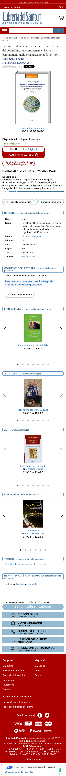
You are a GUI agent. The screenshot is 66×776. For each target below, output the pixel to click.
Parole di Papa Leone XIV (17, 696)
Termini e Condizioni (13, 670)
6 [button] (43, 364)
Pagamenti (8, 684)
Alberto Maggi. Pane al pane (33, 409)
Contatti (7, 689)
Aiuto (61, 7)
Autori (38, 670)
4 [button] (33, 364)
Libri (15, 38)
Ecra (24, 240)
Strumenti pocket (30, 257)
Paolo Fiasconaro (34, 533)
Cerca (58, 30)
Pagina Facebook (39, 715)
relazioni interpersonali (24, 564)
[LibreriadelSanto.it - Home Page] (22, 18)
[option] (33, 333)
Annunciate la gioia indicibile (33, 345)
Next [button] (61, 329)
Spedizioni (8, 680)
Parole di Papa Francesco (16, 702)
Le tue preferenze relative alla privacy (33, 767)
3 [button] (28, 364)
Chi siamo (8, 665)
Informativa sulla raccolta (18, 772)
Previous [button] (4, 329)
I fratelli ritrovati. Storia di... (33, 466)
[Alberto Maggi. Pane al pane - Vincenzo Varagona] (33, 392)
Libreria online (33, 759)
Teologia (23, 38)
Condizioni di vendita (14, 675)
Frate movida (33, 530)
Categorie (40, 665)
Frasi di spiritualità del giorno (18, 706)
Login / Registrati (11, 7)
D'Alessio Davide (34, 468)
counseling (42, 564)
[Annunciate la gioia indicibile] (33, 328)
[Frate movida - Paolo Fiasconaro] (33, 513)
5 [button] (38, 364)
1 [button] (17, 364)
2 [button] (23, 364)
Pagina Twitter (47, 715)
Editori (38, 675)
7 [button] (48, 364)
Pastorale (34, 38)
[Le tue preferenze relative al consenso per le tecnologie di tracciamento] (60, 770)
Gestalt (8, 564)
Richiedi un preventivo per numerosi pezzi (29, 171)
